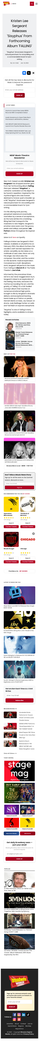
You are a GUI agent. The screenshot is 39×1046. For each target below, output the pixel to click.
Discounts (27, 833)
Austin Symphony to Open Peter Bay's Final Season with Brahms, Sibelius (18, 118)
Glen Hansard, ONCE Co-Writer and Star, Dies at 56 (18, 889)
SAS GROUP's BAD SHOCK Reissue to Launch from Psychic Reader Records (18, 125)
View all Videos (9, 753)
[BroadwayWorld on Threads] (14, 1019)
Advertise (10, 1024)
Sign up (19, 859)
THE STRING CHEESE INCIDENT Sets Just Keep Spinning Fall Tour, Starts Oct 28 (18, 132)
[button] (32, 4)
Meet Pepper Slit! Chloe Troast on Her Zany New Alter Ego (27, 735)
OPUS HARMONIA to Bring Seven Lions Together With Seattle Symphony (19, 910)
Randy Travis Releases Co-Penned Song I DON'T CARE (18, 931)
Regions (21, 1026)
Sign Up (19, 95)
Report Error (19, 1029)
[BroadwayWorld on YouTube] (19, 1019)
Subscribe (19, 700)
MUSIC (14, 3)
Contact (23, 1024)
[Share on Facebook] (24, 73)
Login (26, 3)
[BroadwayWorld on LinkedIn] (23, 1015)
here (14, 237)
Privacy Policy (28, 1034)
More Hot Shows (11, 833)
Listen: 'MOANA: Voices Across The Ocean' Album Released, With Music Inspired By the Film (18, 952)
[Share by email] (33, 73)
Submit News (12, 1026)
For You (12, 354)
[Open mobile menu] (36, 4)
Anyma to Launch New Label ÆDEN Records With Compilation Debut (17, 112)
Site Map (28, 1026)
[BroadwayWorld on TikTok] (28, 1015)
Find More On (18, 571)
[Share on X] (29, 73)
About (17, 1024)
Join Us (30, 1024)
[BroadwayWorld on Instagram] (19, 1015)
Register (20, 3)
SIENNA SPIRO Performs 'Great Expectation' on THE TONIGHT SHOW (27, 726)
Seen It (11, 523)
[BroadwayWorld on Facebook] (14, 1015)
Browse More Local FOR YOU (20, 466)
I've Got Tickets (11, 526)
